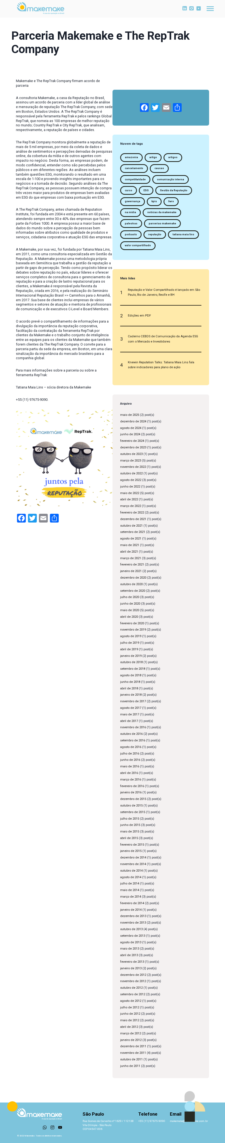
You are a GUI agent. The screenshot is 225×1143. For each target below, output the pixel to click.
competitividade (135, 179)
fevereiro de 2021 (132, 564)
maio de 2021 (129, 545)
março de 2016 (130, 779)
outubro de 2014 (131, 870)
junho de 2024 (130, 434)
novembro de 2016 (133, 727)
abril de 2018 (129, 688)
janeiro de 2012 (131, 1040)
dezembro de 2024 (133, 421)
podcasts (131, 234)
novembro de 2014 (133, 864)
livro (171, 201)
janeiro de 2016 (131, 792)
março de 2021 (130, 558)
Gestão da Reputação (173, 190)
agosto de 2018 (130, 675)
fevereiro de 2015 (132, 844)
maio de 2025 (129, 415)
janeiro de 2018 (131, 695)
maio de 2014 (129, 890)
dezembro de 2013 (133, 916)
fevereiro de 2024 (132, 441)
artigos (173, 157)
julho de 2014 (129, 883)
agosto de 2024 (130, 428)
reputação (154, 234)
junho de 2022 (130, 486)
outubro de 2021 (131, 525)
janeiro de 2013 (131, 968)
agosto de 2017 (130, 708)
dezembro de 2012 (133, 975)
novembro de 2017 (133, 701)
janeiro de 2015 (131, 851)
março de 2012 (130, 1033)
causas (159, 168)
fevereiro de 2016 (132, 786)
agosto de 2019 (130, 636)
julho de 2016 (129, 753)
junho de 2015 (130, 825)
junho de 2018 (130, 682)
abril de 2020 (129, 617)
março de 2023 (130, 460)
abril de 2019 (129, 649)
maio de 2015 (129, 831)
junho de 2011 (130, 1066)
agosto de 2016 (130, 747)
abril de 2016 (129, 773)
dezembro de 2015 (133, 799)
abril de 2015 (129, 838)
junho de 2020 (130, 603)
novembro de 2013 (133, 922)
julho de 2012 (129, 1007)
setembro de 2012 (132, 994)
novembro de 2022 (133, 467)
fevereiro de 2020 (132, 623)
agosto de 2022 (130, 480)
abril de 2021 (129, 551)
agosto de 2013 (130, 942)
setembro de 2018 (132, 669)
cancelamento (134, 168)
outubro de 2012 (131, 988)
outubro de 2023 (131, 454)
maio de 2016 (129, 766)
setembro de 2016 (132, 740)
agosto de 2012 (130, 1001)
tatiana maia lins (183, 234)
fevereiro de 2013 (132, 962)
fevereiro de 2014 (132, 903)
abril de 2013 (129, 955)
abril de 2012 (129, 1027)
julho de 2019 (129, 643)
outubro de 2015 (131, 805)
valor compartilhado (138, 245)
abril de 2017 (129, 721)
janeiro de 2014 (131, 910)
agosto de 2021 (130, 538)
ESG (146, 190)
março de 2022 (130, 506)
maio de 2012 (129, 1020)
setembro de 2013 (132, 936)
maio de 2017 (129, 714)
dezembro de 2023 (133, 447)
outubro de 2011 (131, 1059)
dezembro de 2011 (133, 1046)
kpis (154, 201)
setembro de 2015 (132, 812)
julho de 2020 (129, 597)
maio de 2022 (129, 493)
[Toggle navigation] (210, 8)
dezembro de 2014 (133, 857)
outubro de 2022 (131, 473)
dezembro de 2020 (133, 577)
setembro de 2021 (132, 532)
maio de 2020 (129, 610)
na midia (130, 212)
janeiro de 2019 (131, 656)
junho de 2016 (130, 760)
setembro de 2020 (132, 591)
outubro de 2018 (131, 662)
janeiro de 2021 (131, 571)
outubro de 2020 (131, 584)
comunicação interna (170, 179)
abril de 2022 (129, 499)
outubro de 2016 (131, 734)
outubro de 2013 (131, 929)
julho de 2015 (129, 818)
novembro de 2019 (133, 629)
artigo (153, 157)
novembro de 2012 (133, 981)
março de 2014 (130, 896)
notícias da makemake (161, 212)
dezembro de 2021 (133, 519)
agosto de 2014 (130, 877)
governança (132, 201)
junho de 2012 (130, 1014)
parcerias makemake (162, 223)
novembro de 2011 (133, 1053)
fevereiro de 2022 (132, 512)
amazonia (131, 157)
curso (128, 190)
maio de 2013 (129, 948)
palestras (131, 223)
